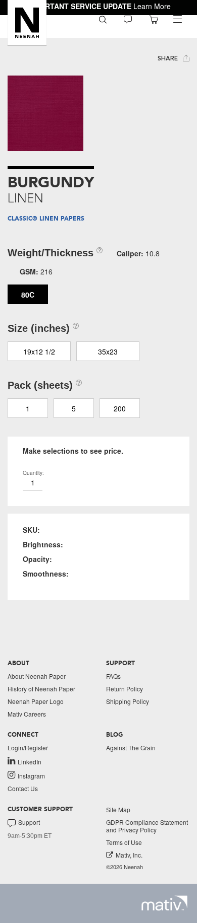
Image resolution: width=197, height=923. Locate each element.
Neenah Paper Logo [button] (36, 701)
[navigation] (177, 19)
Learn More (152, 6)
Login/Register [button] (28, 747)
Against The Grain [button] (131, 747)
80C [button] (27, 295)
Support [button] (29, 822)
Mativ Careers (27, 714)
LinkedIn (29, 761)
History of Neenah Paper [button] (41, 688)
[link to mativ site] (164, 903)
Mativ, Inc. (129, 855)
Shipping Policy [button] (127, 701)
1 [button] (28, 408)
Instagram (31, 775)
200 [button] (120, 408)
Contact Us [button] (23, 788)
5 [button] (74, 408)
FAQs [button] (113, 676)
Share (169, 58)
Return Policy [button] (124, 688)
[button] (27, 22)
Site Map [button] (118, 809)
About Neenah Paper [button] (37, 676)
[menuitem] (103, 19)
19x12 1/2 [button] (39, 351)
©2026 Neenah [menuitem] (124, 867)
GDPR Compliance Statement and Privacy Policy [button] (147, 825)
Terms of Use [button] (124, 842)
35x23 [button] (108, 351)
